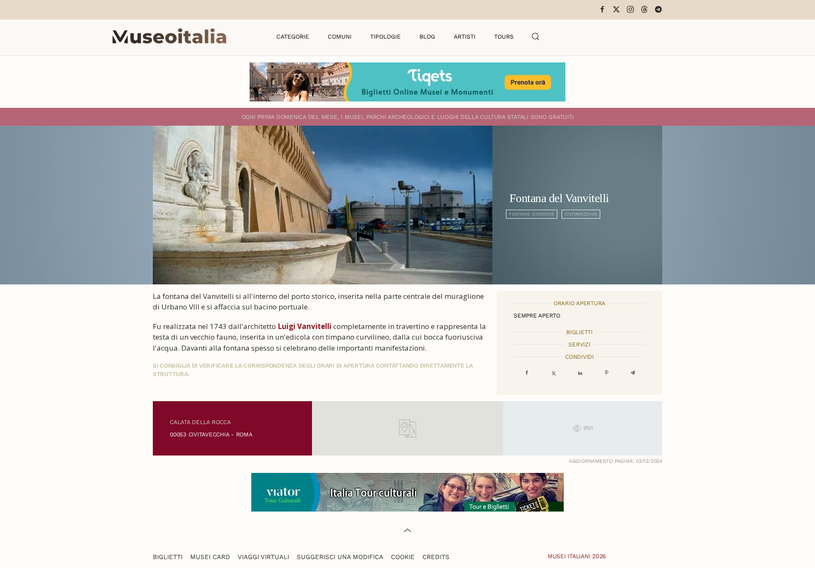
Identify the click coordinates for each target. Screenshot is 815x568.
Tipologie (385, 36)
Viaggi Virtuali (263, 557)
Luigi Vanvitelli (305, 326)
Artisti (464, 36)
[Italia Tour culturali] (407, 492)
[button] (535, 36)
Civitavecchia (581, 214)
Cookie (403, 557)
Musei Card (210, 557)
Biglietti (168, 557)
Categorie (292, 36)
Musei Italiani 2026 (577, 556)
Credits (436, 557)
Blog (427, 36)
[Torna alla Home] (169, 36)
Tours (504, 36)
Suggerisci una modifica (340, 557)
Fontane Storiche (531, 214)
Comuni (339, 36)
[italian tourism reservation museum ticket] (407, 81)
